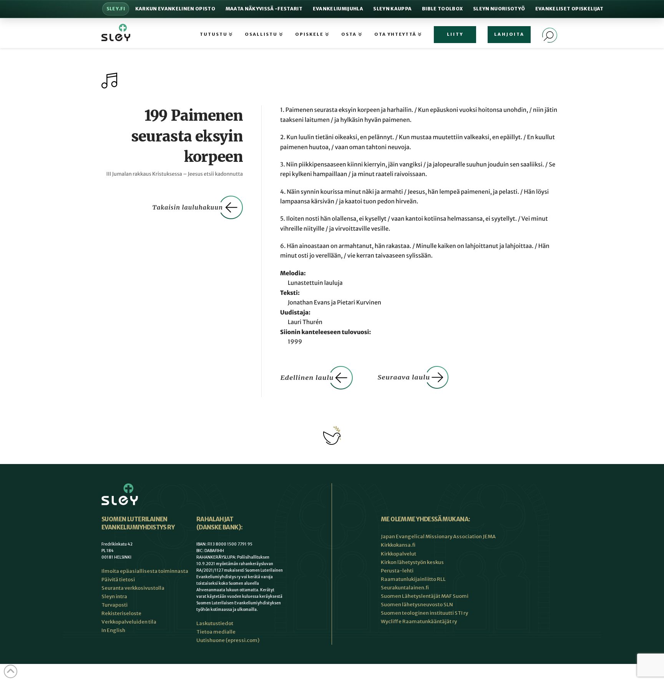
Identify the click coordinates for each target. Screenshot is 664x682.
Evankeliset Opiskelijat (569, 9)
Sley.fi (115, 9)
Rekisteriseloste (121, 613)
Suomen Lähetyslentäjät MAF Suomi (424, 596)
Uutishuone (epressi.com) (227, 640)
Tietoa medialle (216, 632)
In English (113, 630)
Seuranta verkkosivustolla (132, 588)
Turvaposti (114, 605)
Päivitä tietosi (118, 579)
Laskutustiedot (214, 623)
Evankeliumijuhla (338, 9)
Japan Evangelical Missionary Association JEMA (438, 536)
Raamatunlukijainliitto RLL (413, 579)
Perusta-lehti (397, 570)
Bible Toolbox (442, 9)
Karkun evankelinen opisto (175, 9)
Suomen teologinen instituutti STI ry (424, 613)
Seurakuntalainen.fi (405, 587)
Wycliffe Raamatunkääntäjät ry (419, 621)
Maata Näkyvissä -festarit (264, 9)
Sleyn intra (114, 596)
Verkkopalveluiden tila (128, 622)
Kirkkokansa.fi (398, 545)
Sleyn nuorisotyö (499, 9)
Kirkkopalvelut (398, 554)
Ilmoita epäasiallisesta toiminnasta (144, 571)
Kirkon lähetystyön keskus (412, 562)
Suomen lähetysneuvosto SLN (417, 604)
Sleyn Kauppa (392, 9)
